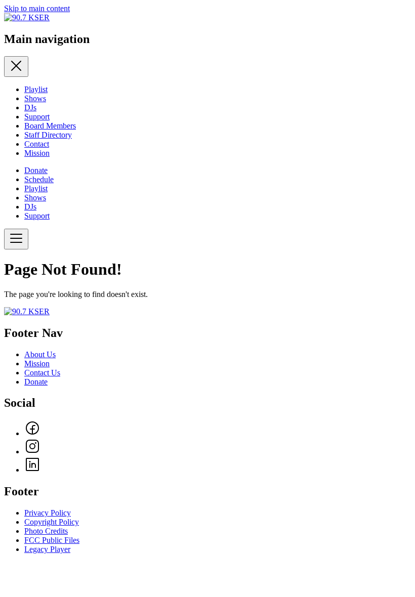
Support (37, 116)
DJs (30, 107)
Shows (35, 98)
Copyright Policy (51, 522)
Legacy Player (47, 549)
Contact (36, 144)
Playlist (36, 89)
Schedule (39, 179)
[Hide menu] (16, 66)
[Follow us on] (32, 433)
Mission (37, 153)
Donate (36, 170)
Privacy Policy (47, 512)
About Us (40, 354)
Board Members (50, 125)
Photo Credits (46, 531)
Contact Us (42, 372)
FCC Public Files (51, 540)
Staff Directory (48, 135)
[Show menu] (16, 239)
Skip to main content (37, 8)
